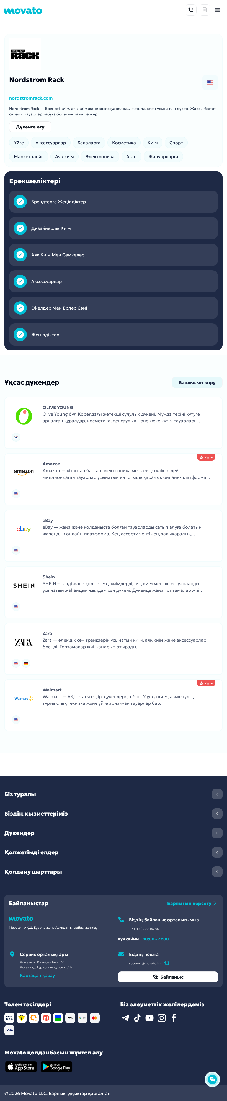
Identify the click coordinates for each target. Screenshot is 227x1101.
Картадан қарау (37, 975)
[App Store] (21, 1066)
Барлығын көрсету (189, 903)
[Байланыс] (191, 10)
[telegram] (125, 1018)
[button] (113, 423)
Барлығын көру (197, 382)
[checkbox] (210, 82)
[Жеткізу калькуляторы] (204, 10)
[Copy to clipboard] (166, 963)
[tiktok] (137, 1018)
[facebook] (174, 1018)
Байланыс (172, 977)
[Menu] (218, 10)
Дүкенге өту (30, 127)
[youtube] (149, 1018)
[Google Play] (56, 1066)
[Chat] (212, 1079)
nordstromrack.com (31, 98)
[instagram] (162, 1018)
